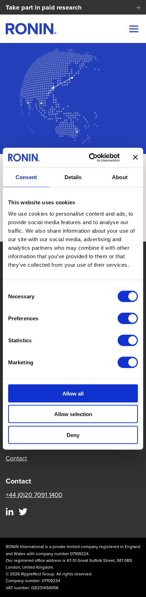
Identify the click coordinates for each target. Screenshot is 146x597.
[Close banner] (135, 157)
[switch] (128, 318)
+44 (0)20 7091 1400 (34, 494)
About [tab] (120, 177)
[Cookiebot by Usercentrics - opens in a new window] (90, 157)
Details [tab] (73, 177)
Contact (16, 458)
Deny (73, 435)
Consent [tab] (26, 177)
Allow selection (73, 414)
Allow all (73, 393)
